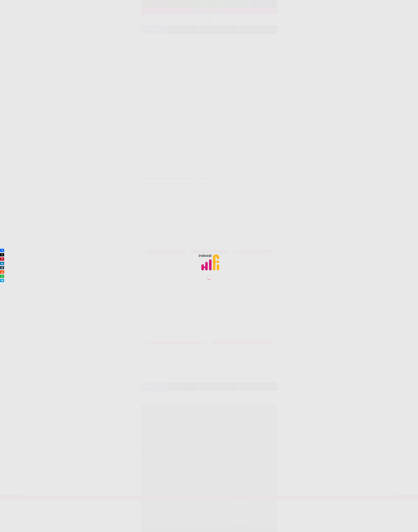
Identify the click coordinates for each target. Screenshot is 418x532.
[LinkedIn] (2, 263)
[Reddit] (2, 272)
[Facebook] (2, 250)
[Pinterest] (2, 259)
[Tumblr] (2, 267)
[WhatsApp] (2, 276)
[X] (2, 254)
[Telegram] (2, 280)
